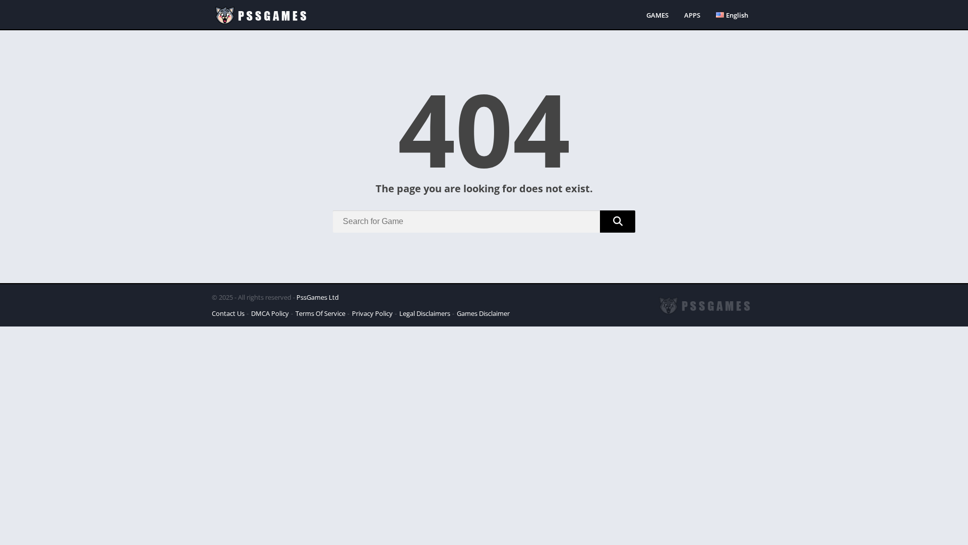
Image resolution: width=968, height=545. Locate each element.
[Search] (617, 221)
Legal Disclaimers (424, 313)
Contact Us (228, 313)
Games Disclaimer (483, 313)
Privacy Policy (372, 313)
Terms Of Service (320, 313)
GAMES (657, 15)
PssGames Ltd (317, 297)
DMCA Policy (270, 313)
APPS (692, 15)
